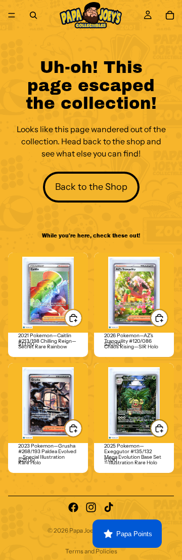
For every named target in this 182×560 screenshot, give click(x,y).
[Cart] (170, 15)
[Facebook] (73, 507)
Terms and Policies (91, 551)
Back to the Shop (91, 186)
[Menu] (11, 15)
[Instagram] (91, 507)
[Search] (33, 15)
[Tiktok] (109, 507)
